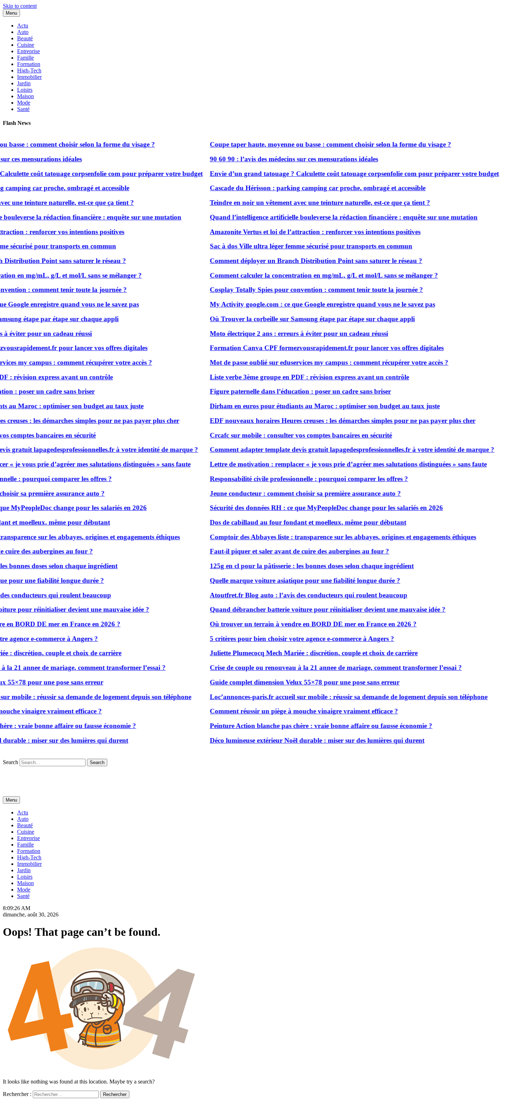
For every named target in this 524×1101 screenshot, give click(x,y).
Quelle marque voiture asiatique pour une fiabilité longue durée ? (294, 580)
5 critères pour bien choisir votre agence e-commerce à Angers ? (291, 638)
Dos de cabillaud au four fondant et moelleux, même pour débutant (297, 522)
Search (10, 762)
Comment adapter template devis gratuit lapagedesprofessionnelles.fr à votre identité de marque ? (341, 449)
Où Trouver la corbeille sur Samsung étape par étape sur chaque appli (301, 319)
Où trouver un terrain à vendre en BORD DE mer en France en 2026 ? (302, 624)
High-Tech (29, 70)
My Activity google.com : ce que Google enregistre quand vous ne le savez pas (312, 304)
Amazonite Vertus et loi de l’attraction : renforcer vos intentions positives (304, 232)
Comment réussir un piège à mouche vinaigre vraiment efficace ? (293, 711)
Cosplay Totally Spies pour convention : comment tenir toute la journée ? (305, 289)
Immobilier (29, 77)
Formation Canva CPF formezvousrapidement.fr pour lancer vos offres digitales (316, 348)
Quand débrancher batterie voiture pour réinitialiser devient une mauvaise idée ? (317, 609)
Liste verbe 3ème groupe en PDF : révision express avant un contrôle (299, 377)
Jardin (24, 83)
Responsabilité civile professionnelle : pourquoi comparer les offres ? (298, 479)
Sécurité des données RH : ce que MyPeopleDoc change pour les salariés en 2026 (315, 507)
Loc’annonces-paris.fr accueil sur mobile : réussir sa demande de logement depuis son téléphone (338, 697)
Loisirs (24, 90)
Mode (23, 103)
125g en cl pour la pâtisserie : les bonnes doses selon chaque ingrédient (301, 566)
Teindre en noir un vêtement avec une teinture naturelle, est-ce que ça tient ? (309, 202)
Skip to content (20, 6)
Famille (25, 58)
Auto (23, 32)
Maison (25, 96)
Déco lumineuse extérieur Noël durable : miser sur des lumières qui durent (306, 740)
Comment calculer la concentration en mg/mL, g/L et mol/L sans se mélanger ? (313, 275)
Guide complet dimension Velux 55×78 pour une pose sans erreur (294, 682)
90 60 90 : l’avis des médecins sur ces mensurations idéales (283, 159)
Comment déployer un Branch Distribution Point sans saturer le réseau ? (305, 260)
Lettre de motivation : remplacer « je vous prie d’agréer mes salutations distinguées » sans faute (337, 464)
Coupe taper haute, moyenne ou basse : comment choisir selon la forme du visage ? (320, 144)
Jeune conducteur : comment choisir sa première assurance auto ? (294, 493)
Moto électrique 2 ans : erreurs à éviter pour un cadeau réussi (288, 333)
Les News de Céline (25, 775)
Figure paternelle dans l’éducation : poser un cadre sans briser (289, 391)
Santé (23, 109)
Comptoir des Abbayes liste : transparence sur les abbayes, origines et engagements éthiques (332, 537)
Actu (22, 25)
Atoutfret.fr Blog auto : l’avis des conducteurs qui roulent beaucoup (298, 595)
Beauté (25, 38)
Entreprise (28, 51)
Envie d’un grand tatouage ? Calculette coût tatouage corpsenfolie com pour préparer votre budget (343, 173)
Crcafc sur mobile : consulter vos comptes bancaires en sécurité (290, 435)
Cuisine (25, 45)
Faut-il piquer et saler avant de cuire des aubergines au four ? (289, 551)
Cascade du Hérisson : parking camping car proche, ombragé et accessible (307, 188)
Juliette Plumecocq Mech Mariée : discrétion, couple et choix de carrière (303, 653)
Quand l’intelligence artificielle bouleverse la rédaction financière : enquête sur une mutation (333, 217)
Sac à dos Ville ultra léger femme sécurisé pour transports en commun (300, 246)
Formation (28, 64)
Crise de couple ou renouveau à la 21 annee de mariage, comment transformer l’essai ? (325, 667)
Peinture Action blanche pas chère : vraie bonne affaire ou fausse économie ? (310, 725)
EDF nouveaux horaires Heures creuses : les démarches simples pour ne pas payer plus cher (332, 420)
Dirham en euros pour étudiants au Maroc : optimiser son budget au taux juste (314, 406)
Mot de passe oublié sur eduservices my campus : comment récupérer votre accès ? (318, 362)
